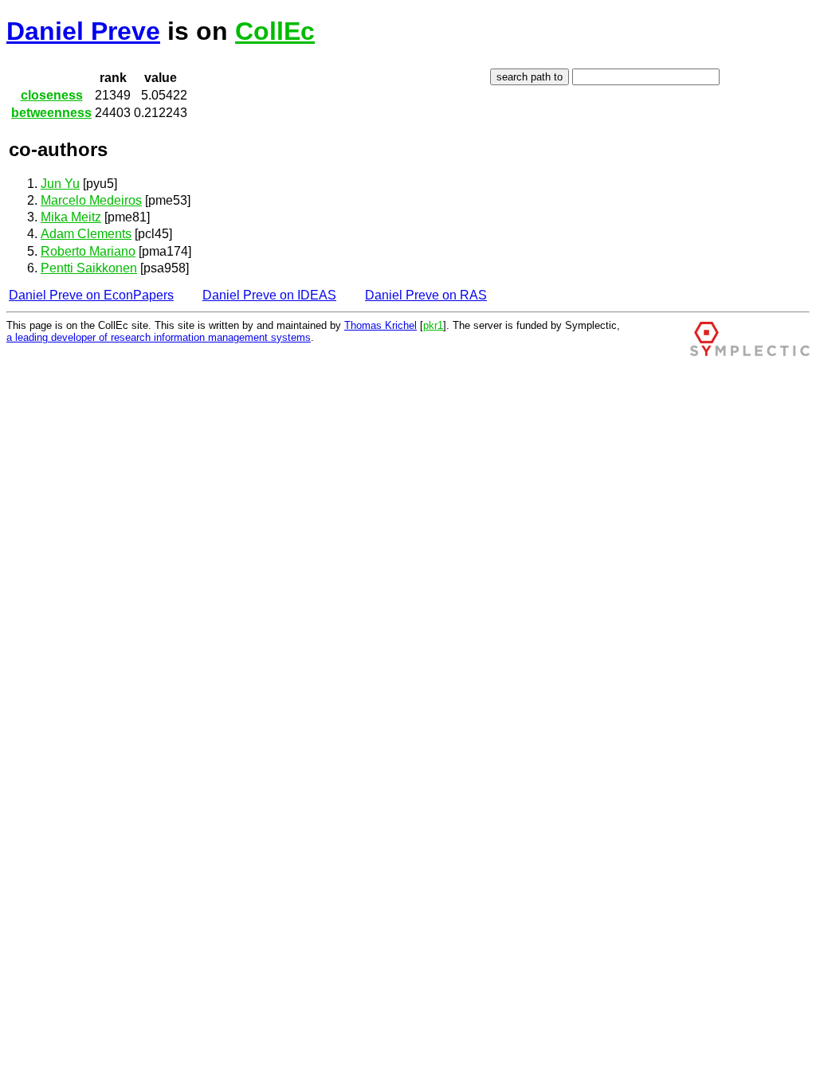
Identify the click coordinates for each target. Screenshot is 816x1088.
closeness (52, 95)
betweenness (51, 112)
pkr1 (433, 325)
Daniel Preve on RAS (426, 295)
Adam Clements (86, 234)
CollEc (275, 31)
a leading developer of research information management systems (158, 337)
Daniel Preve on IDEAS (269, 295)
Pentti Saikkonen (89, 268)
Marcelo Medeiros (91, 200)
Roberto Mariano (88, 251)
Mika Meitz (71, 217)
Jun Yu (60, 183)
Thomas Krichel (380, 325)
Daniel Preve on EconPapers (91, 295)
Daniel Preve (83, 31)
